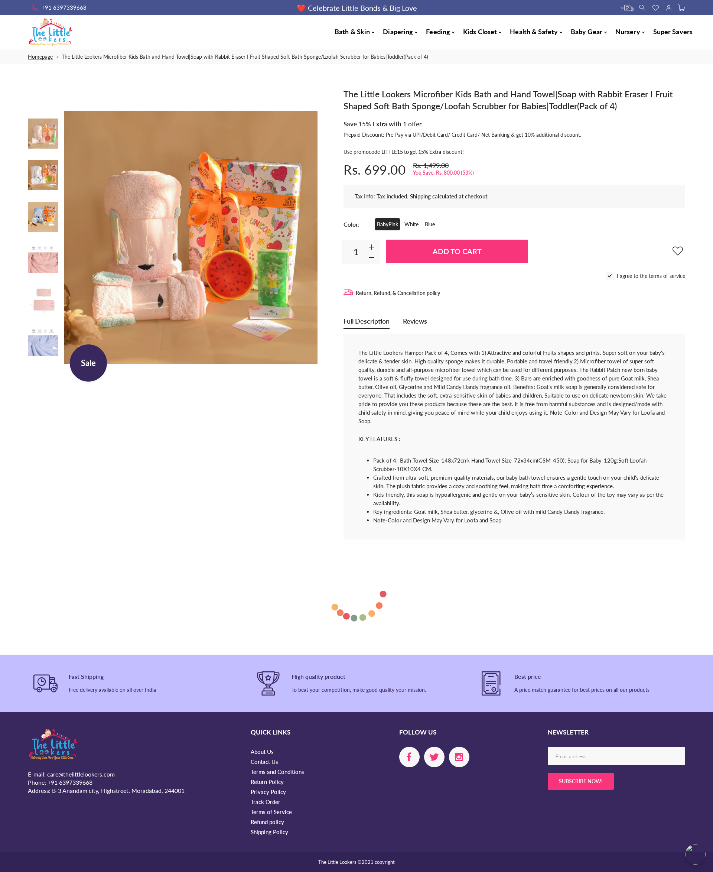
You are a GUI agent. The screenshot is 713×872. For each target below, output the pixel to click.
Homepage (40, 57)
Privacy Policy (268, 791)
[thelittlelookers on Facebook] (409, 757)
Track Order (265, 801)
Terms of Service (271, 811)
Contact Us (264, 761)
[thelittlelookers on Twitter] (434, 757)
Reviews (415, 321)
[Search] (642, 7)
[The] (43, 134)
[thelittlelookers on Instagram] (459, 757)
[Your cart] (681, 7)
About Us (262, 751)
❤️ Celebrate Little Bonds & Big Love (356, 7)
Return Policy (267, 781)
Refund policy (267, 821)
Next (304, 237)
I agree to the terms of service (651, 276)
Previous (77, 237)
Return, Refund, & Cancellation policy (398, 293)
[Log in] (668, 7)
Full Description (367, 321)
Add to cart (457, 251)
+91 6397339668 (64, 7)
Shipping (420, 196)
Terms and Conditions (277, 771)
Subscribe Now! (581, 781)
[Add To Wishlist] (677, 251)
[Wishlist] (655, 7)
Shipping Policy (269, 832)
